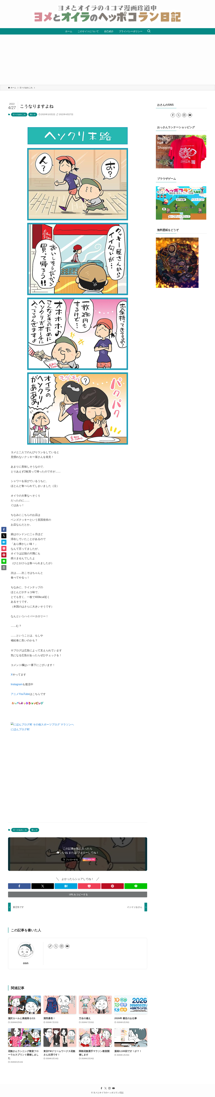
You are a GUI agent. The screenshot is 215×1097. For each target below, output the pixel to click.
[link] (50, 946)
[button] (19, 886)
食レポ (32, 114)
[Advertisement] (107, 59)
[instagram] (61, 946)
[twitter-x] (56, 946)
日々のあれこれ (19, 114)
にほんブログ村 (20, 729)
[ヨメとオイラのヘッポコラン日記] (107, 14)
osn (25, 963)
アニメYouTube (20, 694)
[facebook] (173, 115)
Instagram (17, 684)
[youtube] (67, 946)
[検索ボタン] (149, 31)
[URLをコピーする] (3, 567)
